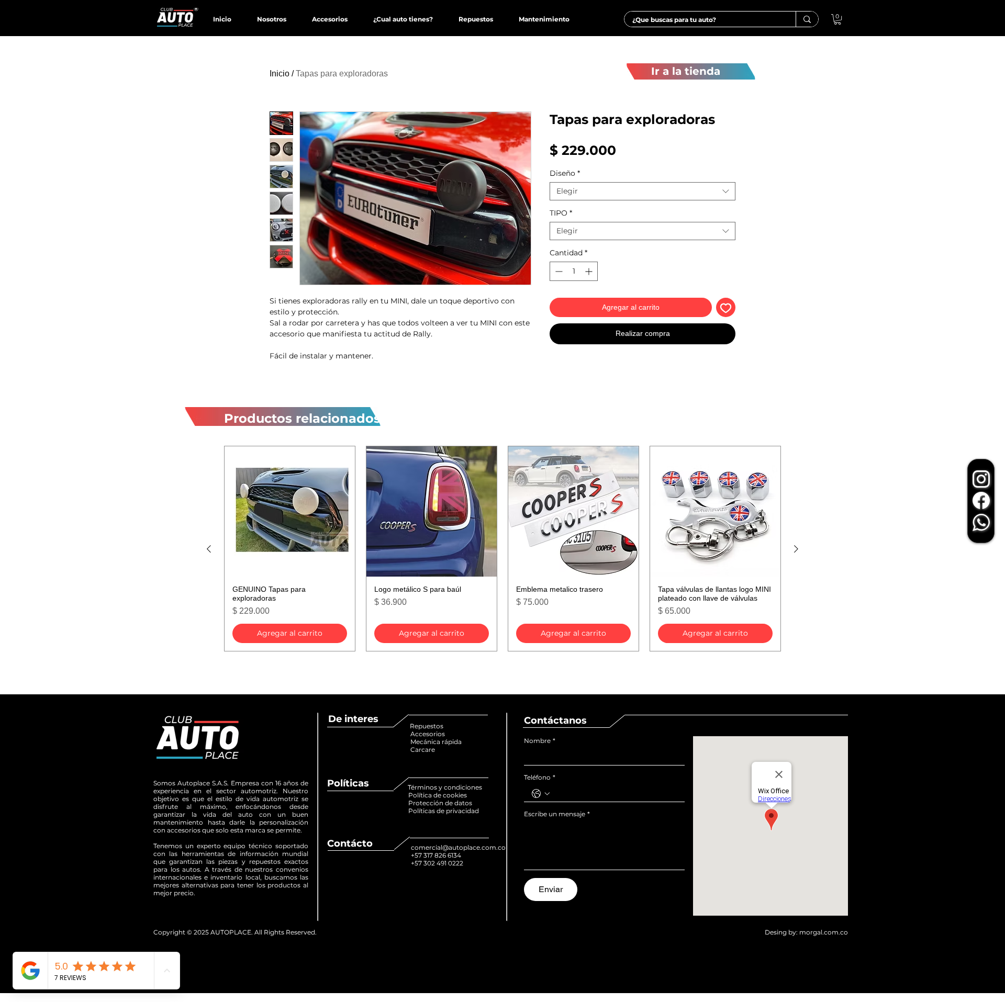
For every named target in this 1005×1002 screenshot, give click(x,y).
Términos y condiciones (445, 787)
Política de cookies (438, 795)
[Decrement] (557, 271)
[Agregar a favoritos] (725, 307)
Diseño (565, 173)
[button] (837, 19)
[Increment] (589, 271)
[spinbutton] (573, 271)
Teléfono (539, 777)
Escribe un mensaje (557, 814)
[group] (502, 548)
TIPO (561, 213)
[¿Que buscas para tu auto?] (807, 19)
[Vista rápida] (290, 511)
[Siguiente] (796, 549)
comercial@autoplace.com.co (458, 847)
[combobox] (642, 191)
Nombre (539, 741)
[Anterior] (209, 549)
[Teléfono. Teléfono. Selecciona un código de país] (540, 793)
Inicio (279, 73)
